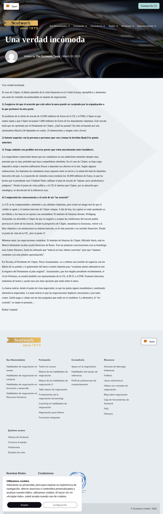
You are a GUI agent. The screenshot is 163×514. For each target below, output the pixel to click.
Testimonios (14, 447)
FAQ (106, 408)
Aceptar (24, 505)
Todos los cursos (47, 366)
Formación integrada (49, 417)
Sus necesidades (58, 26)
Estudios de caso (16, 452)
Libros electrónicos (113, 380)
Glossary (108, 413)
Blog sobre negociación (116, 394)
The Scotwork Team (48, 56)
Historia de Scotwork (18, 437)
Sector (112, 26)
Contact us (147, 6)
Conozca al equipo (17, 442)
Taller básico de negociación (53, 389)
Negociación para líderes (51, 412)
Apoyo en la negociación (83, 366)
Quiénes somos (145, 26)
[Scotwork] (23, 341)
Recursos (126, 26)
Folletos (108, 375)
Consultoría (96, 26)
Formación (78, 26)
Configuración (60, 505)
